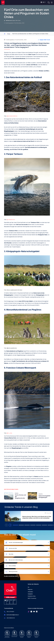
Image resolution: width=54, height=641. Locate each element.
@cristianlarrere (11, 219)
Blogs (8, 33)
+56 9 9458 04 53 (10, 618)
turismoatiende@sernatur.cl (12, 614)
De (28, 587)
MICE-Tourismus (32, 598)
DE (43, 2)
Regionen (30, 589)
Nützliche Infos (31, 596)
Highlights (30, 594)
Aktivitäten (30, 591)
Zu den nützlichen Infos (11, 576)
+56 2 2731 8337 (10, 611)
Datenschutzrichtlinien (9, 627)
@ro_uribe (9, 433)
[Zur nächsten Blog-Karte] (10, 525)
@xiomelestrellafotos (12, 116)
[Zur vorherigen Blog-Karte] (6, 525)
